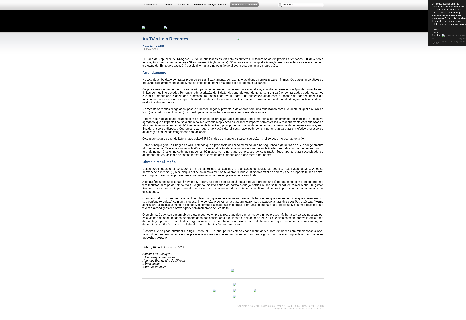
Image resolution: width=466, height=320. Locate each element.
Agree (436, 43)
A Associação (151, 4)
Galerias (167, 4)
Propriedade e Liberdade (244, 4)
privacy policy (459, 24)
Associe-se (183, 4)
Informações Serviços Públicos (209, 4)
